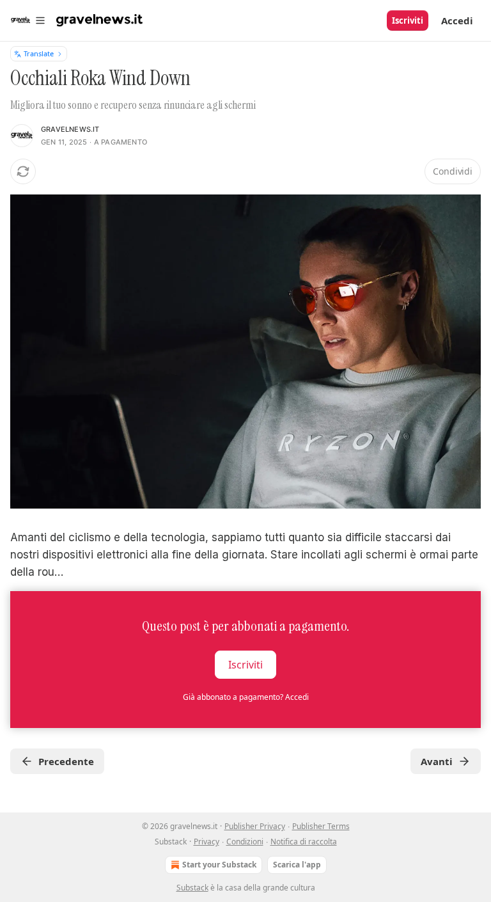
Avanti (437, 761)
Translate (39, 53)
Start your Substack (219, 864)
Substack (192, 887)
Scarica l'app (297, 864)
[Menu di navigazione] (28, 20)
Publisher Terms (321, 826)
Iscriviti (407, 20)
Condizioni (244, 841)
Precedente (66, 761)
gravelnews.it (70, 129)
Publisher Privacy (254, 826)
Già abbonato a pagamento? (246, 697)
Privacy (206, 841)
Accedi (457, 20)
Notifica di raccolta (303, 841)
